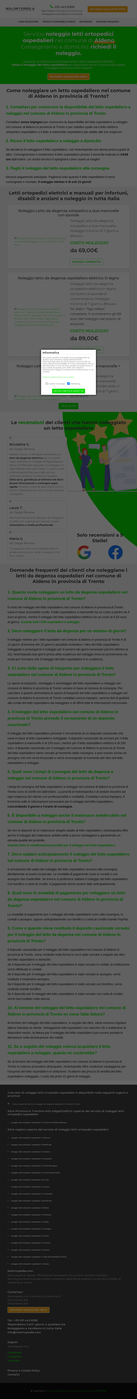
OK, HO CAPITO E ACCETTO (69, 391)
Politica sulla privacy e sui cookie (58, 377)
